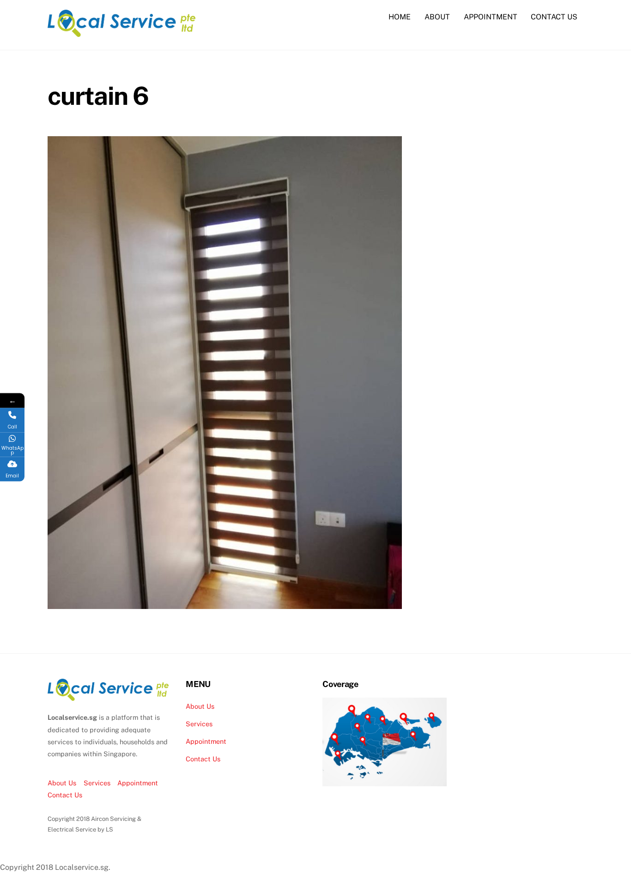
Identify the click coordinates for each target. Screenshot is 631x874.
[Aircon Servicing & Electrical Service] (121, 32)
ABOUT (437, 16)
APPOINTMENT (490, 16)
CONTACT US (554, 16)
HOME (399, 16)
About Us (62, 783)
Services (97, 783)
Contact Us (65, 795)
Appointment (137, 783)
